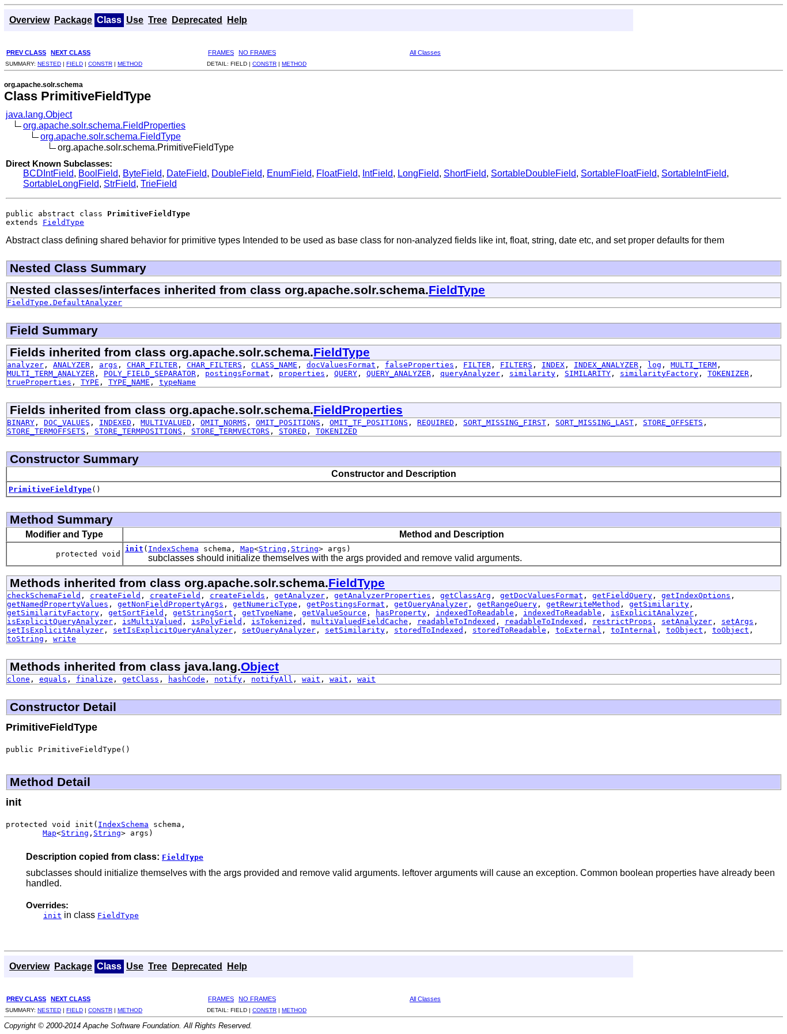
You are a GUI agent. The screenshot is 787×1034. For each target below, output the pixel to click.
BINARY (21, 422)
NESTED (49, 64)
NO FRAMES (257, 52)
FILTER (477, 364)
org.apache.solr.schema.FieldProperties (104, 125)
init (134, 548)
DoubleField (236, 173)
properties (302, 373)
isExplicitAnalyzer (652, 612)
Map (247, 548)
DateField (187, 173)
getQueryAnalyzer (431, 604)
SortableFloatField (619, 173)
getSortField (136, 612)
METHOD (130, 64)
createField (115, 595)
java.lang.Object (39, 114)
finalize (94, 679)
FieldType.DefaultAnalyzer (64, 302)
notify (228, 679)
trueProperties (39, 382)
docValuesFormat (341, 364)
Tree (157, 20)
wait (311, 679)
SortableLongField (61, 184)
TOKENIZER (728, 373)
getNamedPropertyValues (57, 604)
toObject (684, 630)
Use (134, 20)
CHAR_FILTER (152, 364)
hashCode (186, 679)
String (272, 548)
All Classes (425, 52)
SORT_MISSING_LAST (594, 422)
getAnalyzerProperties (382, 595)
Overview (29, 20)
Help (237, 20)
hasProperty (401, 612)
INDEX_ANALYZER (606, 364)
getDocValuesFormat (541, 595)
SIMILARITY (588, 373)
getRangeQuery (507, 604)
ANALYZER (71, 364)
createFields (237, 595)
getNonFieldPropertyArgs (171, 604)
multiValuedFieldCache (359, 621)
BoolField (98, 173)
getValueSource (334, 612)
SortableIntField (694, 173)
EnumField (289, 173)
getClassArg (465, 595)
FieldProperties (358, 409)
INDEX (553, 364)
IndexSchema (173, 548)
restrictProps (622, 621)
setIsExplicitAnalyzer (55, 630)
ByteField (142, 173)
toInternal (634, 630)
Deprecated (197, 20)
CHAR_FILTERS (214, 364)
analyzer (25, 364)
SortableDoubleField (533, 173)
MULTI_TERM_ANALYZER (50, 373)
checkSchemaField (44, 595)
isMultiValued (152, 621)
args (108, 364)
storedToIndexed (428, 630)
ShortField (465, 173)
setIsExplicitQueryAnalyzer (173, 630)
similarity (532, 373)
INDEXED (115, 422)
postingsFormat (237, 373)
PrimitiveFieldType (50, 489)
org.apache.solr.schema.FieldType (110, 136)
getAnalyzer (299, 595)
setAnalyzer (686, 621)
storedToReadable (509, 630)
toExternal (578, 630)
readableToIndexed (456, 621)
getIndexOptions (696, 595)
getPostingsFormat (346, 604)
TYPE (90, 382)
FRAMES (221, 52)
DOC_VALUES (67, 422)
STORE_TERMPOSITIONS (138, 431)
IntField (377, 173)
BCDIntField (48, 173)
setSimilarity (355, 630)
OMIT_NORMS (223, 422)
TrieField (159, 184)
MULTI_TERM (694, 364)
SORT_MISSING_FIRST (504, 422)
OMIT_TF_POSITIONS (369, 422)
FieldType (63, 222)
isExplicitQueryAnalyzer (60, 621)
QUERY (345, 373)
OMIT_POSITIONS (288, 422)
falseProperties (419, 364)
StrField (120, 184)
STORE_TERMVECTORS (230, 431)
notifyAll (272, 679)
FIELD (74, 64)
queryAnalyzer (470, 373)
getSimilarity (659, 604)
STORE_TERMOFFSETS (46, 431)
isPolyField (216, 621)
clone (18, 679)
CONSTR (100, 64)
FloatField (337, 173)
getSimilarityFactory (53, 612)
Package (73, 20)
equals (53, 679)
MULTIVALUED (166, 422)
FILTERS (516, 364)
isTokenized (276, 621)
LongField (418, 173)
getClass (140, 679)
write (64, 638)
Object (260, 666)
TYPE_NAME (129, 382)
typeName (177, 382)
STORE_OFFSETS (673, 422)
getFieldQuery (622, 595)
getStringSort (203, 612)
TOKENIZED (336, 431)
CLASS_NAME (274, 364)
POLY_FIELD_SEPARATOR (150, 373)
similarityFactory (659, 373)
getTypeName (267, 612)
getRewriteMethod (583, 604)
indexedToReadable (475, 612)
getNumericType (265, 604)
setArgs (737, 621)
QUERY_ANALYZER (398, 373)
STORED (293, 431)
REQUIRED (435, 422)
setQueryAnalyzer (279, 630)
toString (25, 638)
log (654, 364)
